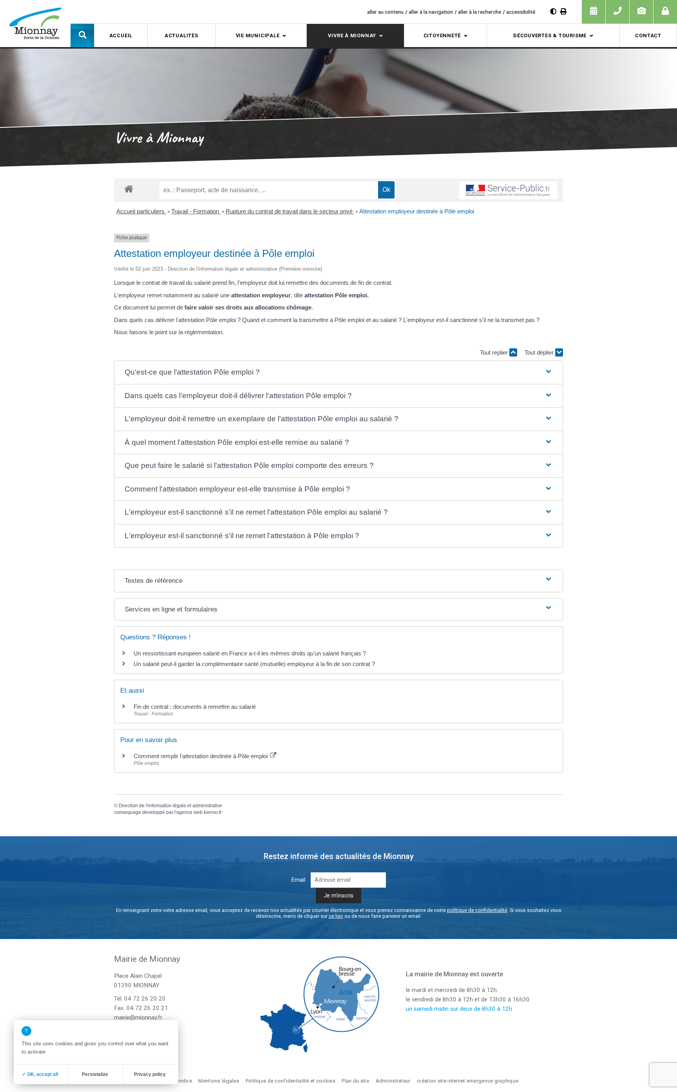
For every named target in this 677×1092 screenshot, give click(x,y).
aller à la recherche (479, 12)
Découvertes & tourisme (549, 35)
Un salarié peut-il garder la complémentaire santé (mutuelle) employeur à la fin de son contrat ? (254, 664)
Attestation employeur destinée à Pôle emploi (416, 211)
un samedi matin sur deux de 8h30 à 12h (459, 1008)
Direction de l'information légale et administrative (170, 805)
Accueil (120, 35)
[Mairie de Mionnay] (35, 23)
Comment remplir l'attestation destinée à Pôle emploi (201, 756)
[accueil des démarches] (129, 188)
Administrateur (393, 1081)
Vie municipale (258, 35)
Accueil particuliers (141, 211)
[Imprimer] (563, 11)
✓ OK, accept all (40, 1074)
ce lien (336, 916)
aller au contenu (385, 12)
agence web (189, 812)
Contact (648, 35)
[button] (82, 35)
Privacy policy (150, 1074)
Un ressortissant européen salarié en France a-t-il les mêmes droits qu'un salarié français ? (250, 653)
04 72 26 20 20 (145, 998)
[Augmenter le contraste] (553, 11)
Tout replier (494, 352)
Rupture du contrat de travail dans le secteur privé (290, 211)
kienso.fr (213, 812)
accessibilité (520, 12)
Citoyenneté (442, 35)
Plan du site (355, 1081)
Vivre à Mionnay (352, 35)
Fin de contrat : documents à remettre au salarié (195, 706)
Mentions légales (218, 1081)
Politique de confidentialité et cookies (290, 1081)
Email (298, 880)
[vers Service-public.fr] (508, 190)
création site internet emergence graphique (467, 1081)
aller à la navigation (431, 12)
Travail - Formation (196, 211)
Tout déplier (540, 352)
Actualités (181, 35)
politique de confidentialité (477, 910)
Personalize (95, 1074)
